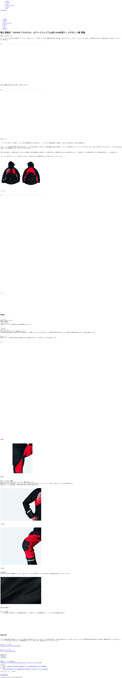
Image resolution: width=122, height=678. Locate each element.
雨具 (40, 662)
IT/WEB (7, 1)
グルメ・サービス (10, 5)
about (7, 8)
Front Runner (4, 675)
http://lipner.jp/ (3, 657)
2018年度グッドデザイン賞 (7, 662)
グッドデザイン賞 (35, 662)
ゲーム (7, 4)
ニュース (8, 6)
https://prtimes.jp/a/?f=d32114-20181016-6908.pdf (11, 645)
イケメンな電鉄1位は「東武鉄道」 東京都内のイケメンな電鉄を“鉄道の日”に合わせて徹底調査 (24, 666)
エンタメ (8, 2)
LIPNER (15, 662)
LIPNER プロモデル (21, 662)
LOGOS (28, 662)
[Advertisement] (24, 14)
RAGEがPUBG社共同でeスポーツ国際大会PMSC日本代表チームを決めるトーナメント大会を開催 (25, 669)
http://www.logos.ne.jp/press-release (8, 651)
